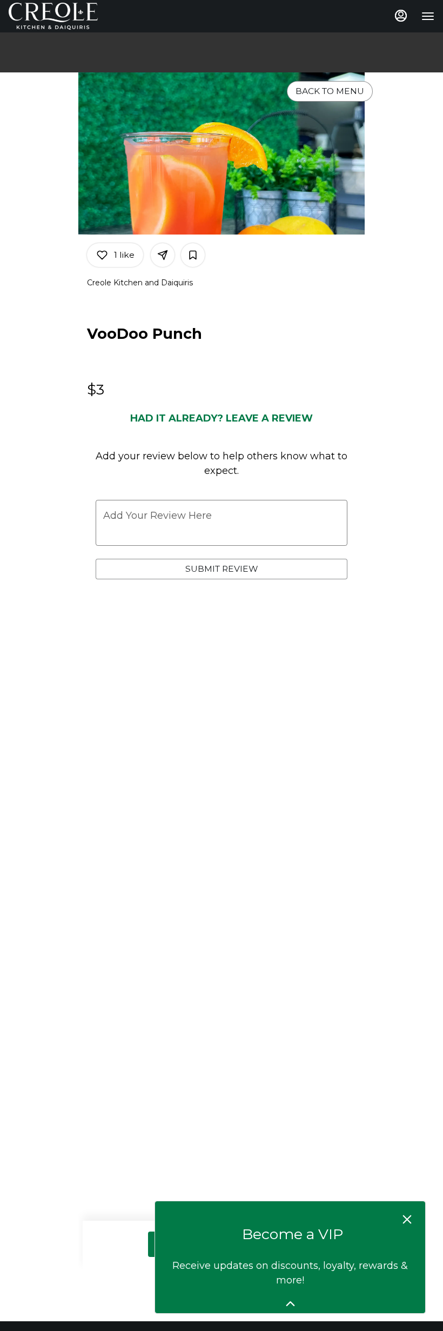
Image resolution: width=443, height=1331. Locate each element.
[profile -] (400, 15)
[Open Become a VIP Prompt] (290, 1303)
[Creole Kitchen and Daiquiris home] (57, 16)
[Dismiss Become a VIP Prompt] (407, 1219)
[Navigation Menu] (428, 16)
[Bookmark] (193, 255)
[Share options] (162, 255)
